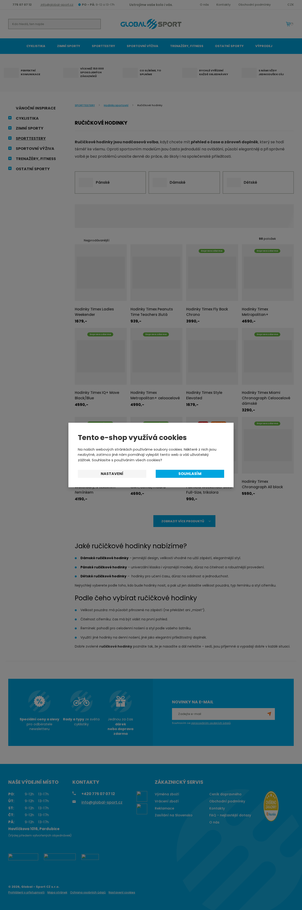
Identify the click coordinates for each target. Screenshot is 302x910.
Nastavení (112, 473)
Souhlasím (189, 473)
